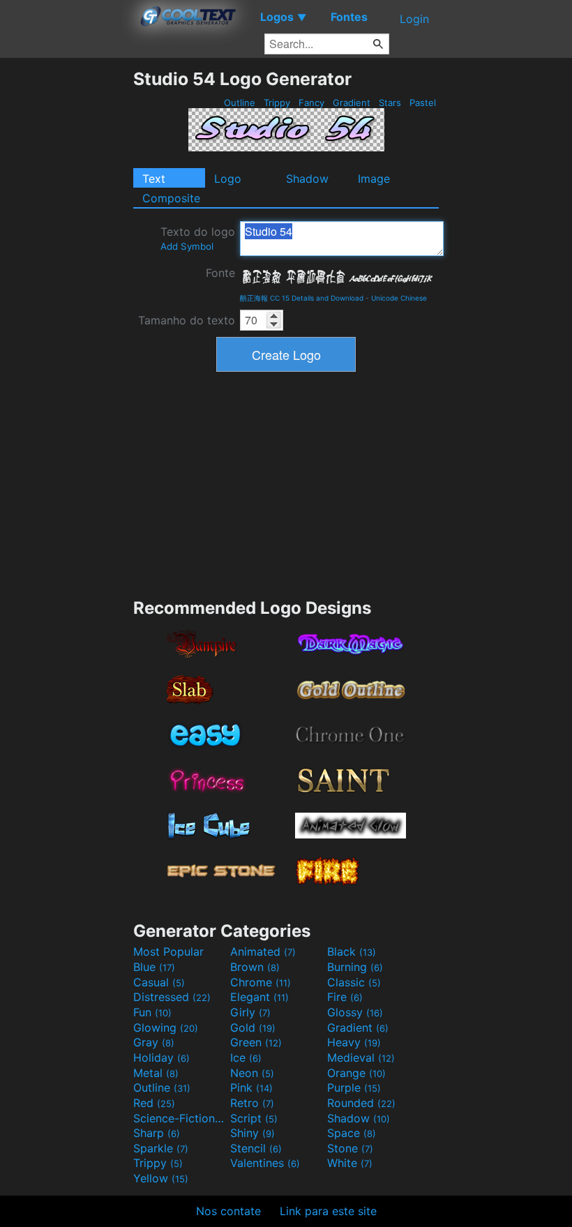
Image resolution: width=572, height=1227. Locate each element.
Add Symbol (186, 246)
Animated (263, 951)
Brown (255, 967)
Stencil (256, 1148)
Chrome (260, 982)
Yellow (160, 1178)
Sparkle (160, 1148)
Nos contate (228, 1211)
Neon (252, 1073)
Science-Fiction (180, 1118)
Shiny (252, 1133)
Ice (246, 1057)
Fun (152, 1012)
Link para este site (328, 1211)
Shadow (307, 179)
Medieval (361, 1057)
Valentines (265, 1163)
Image (374, 179)
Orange (356, 1073)
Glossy (355, 1012)
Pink (251, 1087)
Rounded (361, 1103)
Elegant (259, 997)
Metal (156, 1073)
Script (254, 1118)
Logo (227, 179)
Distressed (172, 997)
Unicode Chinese (399, 298)
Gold (253, 1027)
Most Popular (168, 951)
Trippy (277, 102)
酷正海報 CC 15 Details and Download (301, 298)
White (349, 1163)
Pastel (423, 102)
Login (414, 19)
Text (153, 179)
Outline (239, 102)
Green (256, 1042)
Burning (355, 967)
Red (154, 1103)
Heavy (354, 1042)
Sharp (156, 1133)
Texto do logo (197, 238)
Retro (252, 1103)
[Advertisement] (66, 277)
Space (351, 1133)
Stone (350, 1148)
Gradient (351, 102)
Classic (354, 982)
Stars (390, 102)
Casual (159, 982)
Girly (250, 1012)
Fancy (311, 102)
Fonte (220, 273)
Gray (153, 1042)
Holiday (161, 1057)
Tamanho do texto (186, 320)
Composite (171, 198)
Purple (354, 1087)
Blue (154, 967)
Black (351, 951)
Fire (345, 997)
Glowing (165, 1027)
